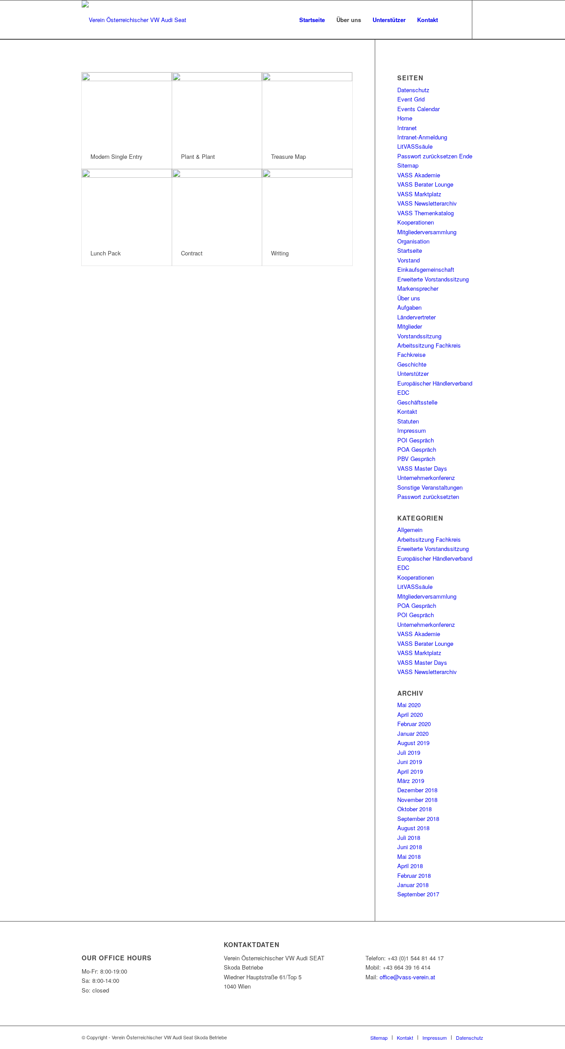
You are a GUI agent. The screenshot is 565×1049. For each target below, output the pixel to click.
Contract (192, 253)
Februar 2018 (414, 875)
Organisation (413, 241)
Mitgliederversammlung (426, 232)
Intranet (407, 128)
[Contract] (217, 205)
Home (404, 118)
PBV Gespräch (416, 458)
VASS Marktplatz (419, 194)
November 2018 (417, 799)
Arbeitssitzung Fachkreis (429, 345)
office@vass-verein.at (407, 977)
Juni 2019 (409, 761)
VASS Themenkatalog (425, 213)
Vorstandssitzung (419, 336)
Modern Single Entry (116, 156)
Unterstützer (413, 373)
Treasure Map (288, 156)
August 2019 (413, 742)
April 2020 (410, 714)
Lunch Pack (105, 253)
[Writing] (307, 205)
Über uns (408, 298)
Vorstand (408, 260)
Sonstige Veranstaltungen (430, 487)
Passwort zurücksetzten (428, 496)
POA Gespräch (416, 449)
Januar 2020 (413, 733)
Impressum (411, 430)
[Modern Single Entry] (127, 108)
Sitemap (407, 165)
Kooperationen (415, 222)
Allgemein (409, 529)
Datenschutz (413, 90)
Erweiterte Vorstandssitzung (433, 279)
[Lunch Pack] (127, 205)
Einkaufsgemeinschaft (425, 269)
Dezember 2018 (417, 790)
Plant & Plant (198, 156)
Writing (280, 253)
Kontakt (407, 411)
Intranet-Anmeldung (422, 137)
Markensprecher (417, 288)
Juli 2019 (408, 752)
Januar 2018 (413, 884)
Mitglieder (409, 326)
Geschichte (411, 364)
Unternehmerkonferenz (426, 477)
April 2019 (410, 771)
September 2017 (418, 894)
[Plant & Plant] (217, 108)
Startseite (409, 250)
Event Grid (411, 99)
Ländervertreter (416, 317)
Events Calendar (418, 109)
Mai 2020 (409, 705)
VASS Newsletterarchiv (427, 203)
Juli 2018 (408, 837)
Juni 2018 (409, 847)
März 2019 (410, 780)
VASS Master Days (422, 468)
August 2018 (413, 828)
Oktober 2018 (414, 809)
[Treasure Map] (307, 108)
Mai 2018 (409, 856)
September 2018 (418, 818)
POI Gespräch (415, 440)
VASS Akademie (418, 175)
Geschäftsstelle (417, 402)
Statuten (408, 421)
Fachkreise (411, 354)
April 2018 (410, 866)
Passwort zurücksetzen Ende (434, 156)
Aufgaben (409, 307)
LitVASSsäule (415, 146)
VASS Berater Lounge (425, 184)
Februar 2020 (414, 723)
